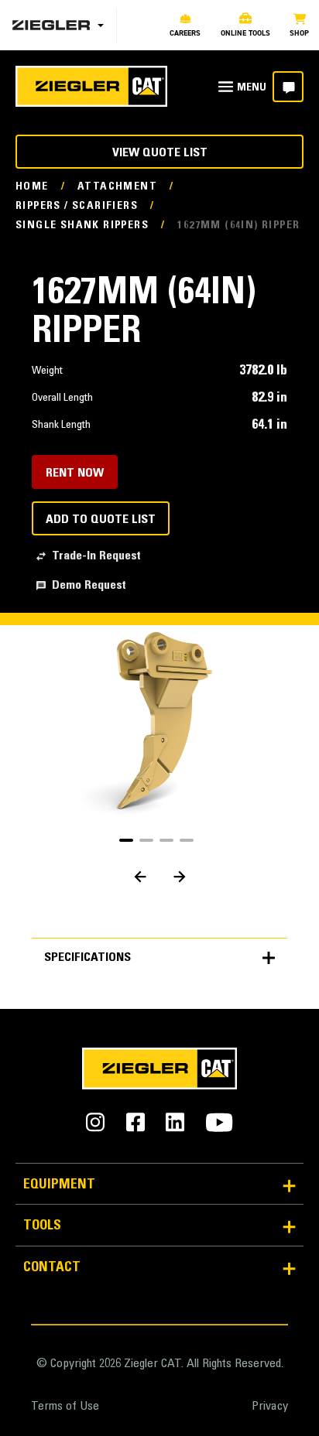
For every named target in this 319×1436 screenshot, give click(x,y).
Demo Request (89, 586)
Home (32, 187)
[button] (126, 840)
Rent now (75, 473)
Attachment (117, 187)
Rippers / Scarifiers (76, 206)
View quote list (160, 153)
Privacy (270, 1406)
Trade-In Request (96, 556)
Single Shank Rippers (82, 226)
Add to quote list (101, 520)
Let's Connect (288, 86)
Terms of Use (65, 1406)
